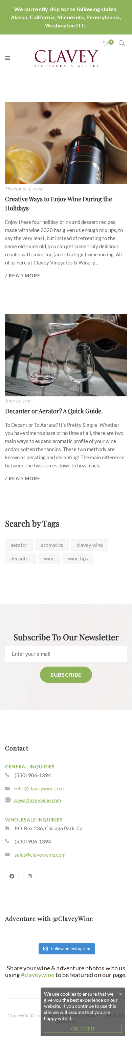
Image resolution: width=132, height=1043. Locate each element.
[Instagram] (30, 876)
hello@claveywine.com (39, 788)
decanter (20, 558)
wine (49, 558)
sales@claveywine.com (40, 855)
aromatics (52, 545)
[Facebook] (12, 876)
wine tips (78, 558)
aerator (18, 545)
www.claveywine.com (37, 800)
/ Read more (22, 275)
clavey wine (90, 545)
